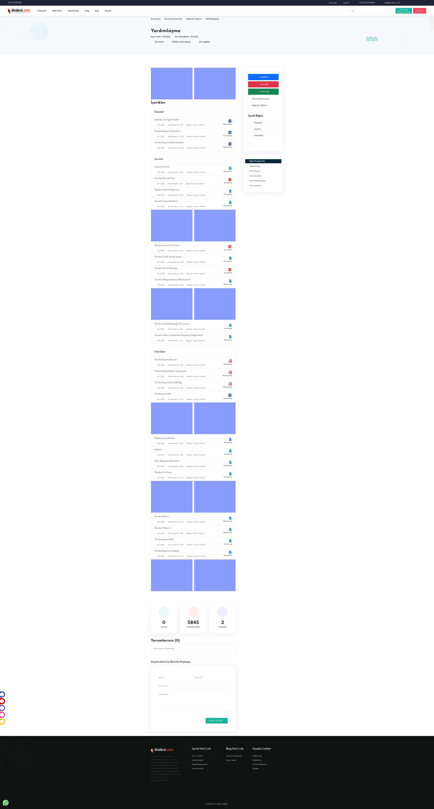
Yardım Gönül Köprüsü (167, 190)
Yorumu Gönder (215, 721)
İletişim (256, 768)
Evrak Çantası (197, 768)
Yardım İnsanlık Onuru (167, 245)
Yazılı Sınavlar (197, 760)
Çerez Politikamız (260, 764)
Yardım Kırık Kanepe (165, 268)
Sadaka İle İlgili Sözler (166, 120)
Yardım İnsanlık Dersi (166, 201)
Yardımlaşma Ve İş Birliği (168, 383)
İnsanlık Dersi (161, 167)
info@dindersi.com (392, 3)
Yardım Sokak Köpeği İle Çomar (172, 324)
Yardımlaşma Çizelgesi (166, 551)
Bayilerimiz (257, 760)
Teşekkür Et (264, 77)
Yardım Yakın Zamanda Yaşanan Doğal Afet (178, 335)
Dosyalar (159, 112)
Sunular (158, 159)
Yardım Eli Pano (163, 472)
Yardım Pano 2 (162, 528)
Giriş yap (333, 3)
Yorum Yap (264, 91)
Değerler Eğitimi (194, 19)
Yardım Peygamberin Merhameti (172, 280)
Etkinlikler (160, 352)
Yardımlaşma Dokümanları (169, 143)
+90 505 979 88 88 (367, 3)
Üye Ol (346, 3)
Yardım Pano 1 (162, 517)
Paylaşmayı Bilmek (164, 438)
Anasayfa (155, 19)
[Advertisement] (172, 83)
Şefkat (158, 450)
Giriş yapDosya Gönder (403, 11)
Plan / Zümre (197, 756)
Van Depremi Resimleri (167, 461)
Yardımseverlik (162, 394)
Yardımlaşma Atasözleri (167, 131)
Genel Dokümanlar (173, 19)
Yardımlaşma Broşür (165, 360)
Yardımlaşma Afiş (164, 539)
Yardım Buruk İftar (164, 178)
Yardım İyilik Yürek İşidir (168, 257)
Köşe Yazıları (231, 760)
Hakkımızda (257, 756)
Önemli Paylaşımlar (234, 756)
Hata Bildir (264, 84)
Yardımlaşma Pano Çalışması (170, 371)
